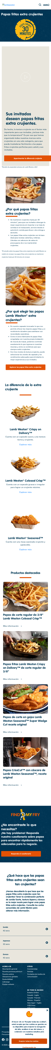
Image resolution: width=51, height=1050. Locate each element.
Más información (11, 625)
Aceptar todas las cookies (28, 1041)
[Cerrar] (47, 1010)
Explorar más (25, 444)
